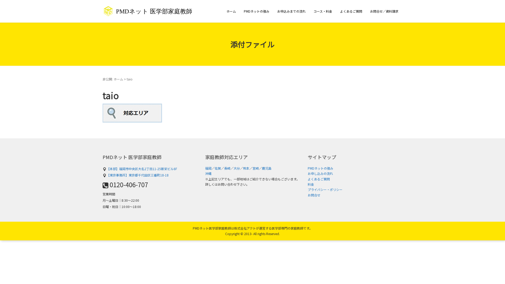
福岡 (208, 168)
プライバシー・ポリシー (325, 189)
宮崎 (255, 168)
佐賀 (218, 168)
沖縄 (208, 173)
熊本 (246, 168)
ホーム (231, 11)
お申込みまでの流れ (291, 11)
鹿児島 (266, 168)
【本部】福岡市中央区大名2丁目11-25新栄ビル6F (142, 168)
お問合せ (314, 195)
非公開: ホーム (113, 79)
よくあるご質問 (351, 11)
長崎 (227, 168)
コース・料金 (323, 11)
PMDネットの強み (256, 11)
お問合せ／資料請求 (384, 11)
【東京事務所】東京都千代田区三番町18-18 (138, 175)
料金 (311, 184)
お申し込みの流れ (320, 173)
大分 (237, 168)
